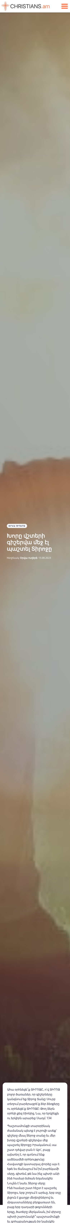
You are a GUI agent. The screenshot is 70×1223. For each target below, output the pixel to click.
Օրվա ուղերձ (17, 526)
